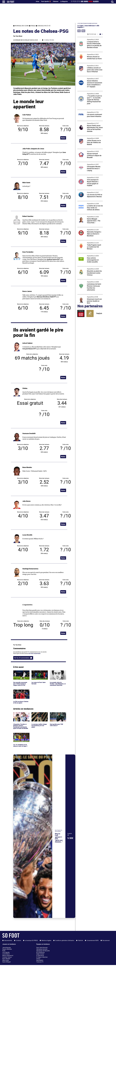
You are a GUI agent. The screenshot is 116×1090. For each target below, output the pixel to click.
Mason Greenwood (7, 955)
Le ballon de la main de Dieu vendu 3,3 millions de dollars (88, 202)
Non (83, 31)
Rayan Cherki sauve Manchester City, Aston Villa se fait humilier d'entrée (88, 122)
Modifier (66, 133)
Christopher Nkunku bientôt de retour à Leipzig (89, 163)
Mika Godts (5, 960)
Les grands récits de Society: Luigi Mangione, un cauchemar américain (57, 673)
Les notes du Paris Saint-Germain (39, 672)
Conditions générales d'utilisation (64, 940)
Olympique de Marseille (43, 951)
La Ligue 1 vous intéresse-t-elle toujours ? (88, 26)
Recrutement (106, 940)
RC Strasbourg (40, 952)
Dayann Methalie (7, 949)
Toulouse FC (39, 962)
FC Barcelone (40, 955)
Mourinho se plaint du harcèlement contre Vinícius (90, 267)
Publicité (80, 940)
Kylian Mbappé (6, 962)
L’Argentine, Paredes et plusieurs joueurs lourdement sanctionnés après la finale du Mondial (20, 715)
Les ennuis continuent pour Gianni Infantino (87, 111)
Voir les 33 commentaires (22, 658)
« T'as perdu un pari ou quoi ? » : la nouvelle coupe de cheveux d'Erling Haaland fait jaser (90, 93)
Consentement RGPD (93, 940)
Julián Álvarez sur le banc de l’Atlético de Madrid (89, 137)
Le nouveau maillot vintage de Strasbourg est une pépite (40, 714)
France (38, 958)
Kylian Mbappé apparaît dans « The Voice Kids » (89, 215)
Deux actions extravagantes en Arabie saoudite (88, 254)
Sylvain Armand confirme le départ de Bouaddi (88, 150)
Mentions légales (46, 940)
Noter (63, 138)
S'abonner (55, 1)
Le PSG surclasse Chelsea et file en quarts (21, 691)
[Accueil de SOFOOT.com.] (20, 2)
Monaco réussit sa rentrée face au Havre (89, 52)
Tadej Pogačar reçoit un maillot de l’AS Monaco (88, 241)
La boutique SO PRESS (31, 940)
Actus (37, 1)
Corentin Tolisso (7, 957)
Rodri (3, 951)
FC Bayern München (42, 957)
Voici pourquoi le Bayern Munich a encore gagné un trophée (89, 176)
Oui (79, 31)
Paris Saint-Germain (42, 947)
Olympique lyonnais (41, 949)
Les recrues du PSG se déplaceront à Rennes (88, 191)
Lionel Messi (6, 954)
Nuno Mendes (6, 958)
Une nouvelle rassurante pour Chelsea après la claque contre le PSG (20, 673)
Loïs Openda (5, 952)
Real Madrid (39, 960)
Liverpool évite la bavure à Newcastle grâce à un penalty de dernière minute (88, 38)
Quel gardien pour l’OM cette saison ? (57, 713)
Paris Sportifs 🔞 (46, 1)
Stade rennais (40, 954)
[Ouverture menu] (3, 2)
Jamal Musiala (6, 947)
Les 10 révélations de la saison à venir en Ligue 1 (20, 734)
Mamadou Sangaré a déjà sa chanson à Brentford (88, 228)
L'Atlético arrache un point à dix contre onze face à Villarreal (89, 64)
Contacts (18, 940)
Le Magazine (64, 1)
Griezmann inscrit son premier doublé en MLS (89, 295)
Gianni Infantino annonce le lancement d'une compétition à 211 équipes (89, 77)
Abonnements (8, 940)
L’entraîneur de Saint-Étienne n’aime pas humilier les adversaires (89, 280)
